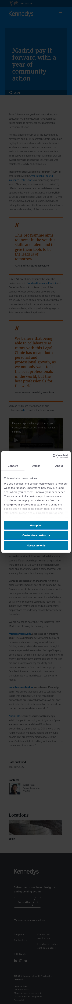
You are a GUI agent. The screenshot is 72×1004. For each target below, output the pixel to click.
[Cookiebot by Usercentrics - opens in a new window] (52, 456)
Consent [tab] (13, 465)
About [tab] (59, 465)
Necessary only (36, 545)
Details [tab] (36, 465)
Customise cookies (34, 535)
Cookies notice (47, 512)
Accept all (36, 524)
